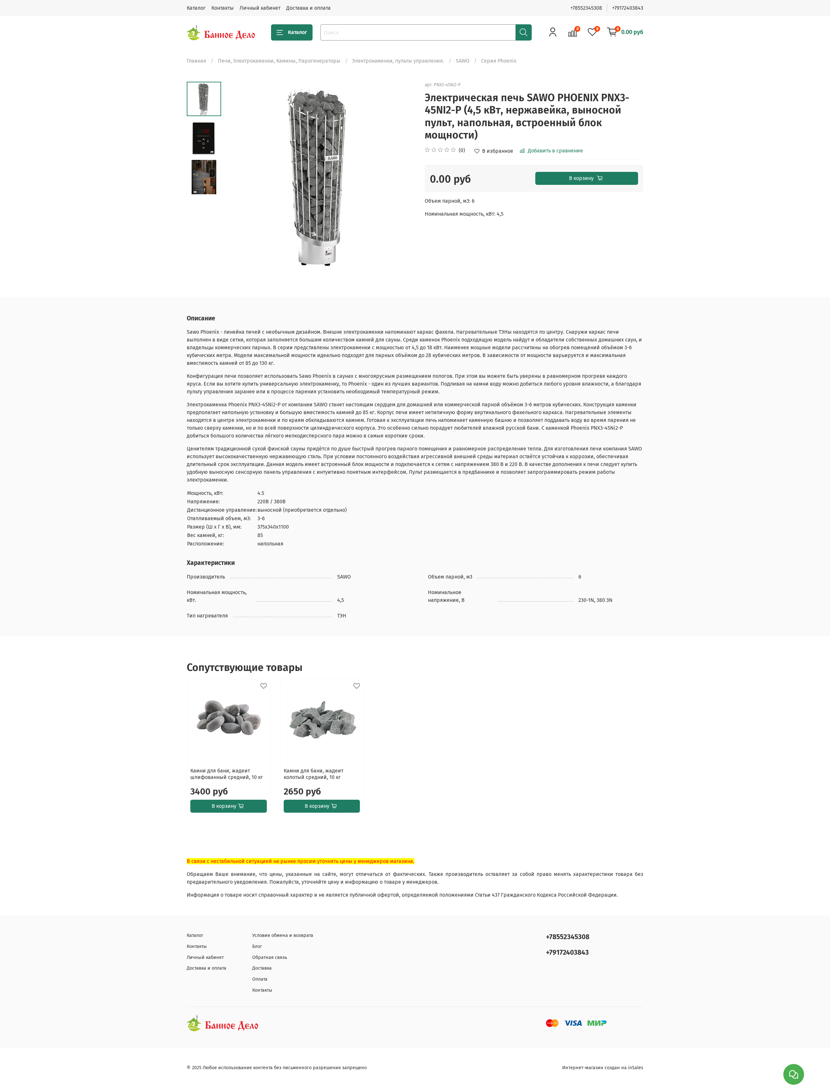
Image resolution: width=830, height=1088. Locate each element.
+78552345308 (586, 8)
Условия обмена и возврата (282, 935)
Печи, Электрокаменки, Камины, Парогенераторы (279, 61)
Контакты (222, 8)
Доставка (262, 968)
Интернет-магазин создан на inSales (602, 1067)
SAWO (462, 61)
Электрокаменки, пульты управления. (398, 61)
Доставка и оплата (308, 8)
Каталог (196, 8)
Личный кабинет (260, 8)
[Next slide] (402, 177)
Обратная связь (269, 957)
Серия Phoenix (498, 61)
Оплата (259, 979)
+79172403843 (627, 8)
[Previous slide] (237, 177)
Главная (196, 61)
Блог (257, 946)
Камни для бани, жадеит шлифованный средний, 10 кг (226, 773)
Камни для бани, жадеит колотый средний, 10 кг (313, 773)
